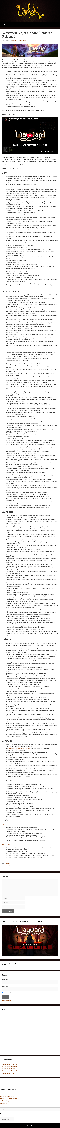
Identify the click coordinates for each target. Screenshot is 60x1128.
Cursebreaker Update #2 (9, 1071)
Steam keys (3, 1103)
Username (5, 979)
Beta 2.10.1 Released (10, 868)
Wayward (7, 863)
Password (5, 986)
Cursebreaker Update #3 (9, 1068)
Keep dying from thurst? (7, 1096)
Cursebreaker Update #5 (9, 1064)
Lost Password (6, 1001)
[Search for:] (30, 1109)
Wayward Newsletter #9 (11, 866)
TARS (4, 824)
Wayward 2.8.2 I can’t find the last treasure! (12, 1094)
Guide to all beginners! (6, 1101)
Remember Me (7, 993)
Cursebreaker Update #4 (9, 1066)
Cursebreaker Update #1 (9, 1073)
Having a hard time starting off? (9, 1098)
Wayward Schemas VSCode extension (19, 748)
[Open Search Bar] (57, 24)
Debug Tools (6, 844)
